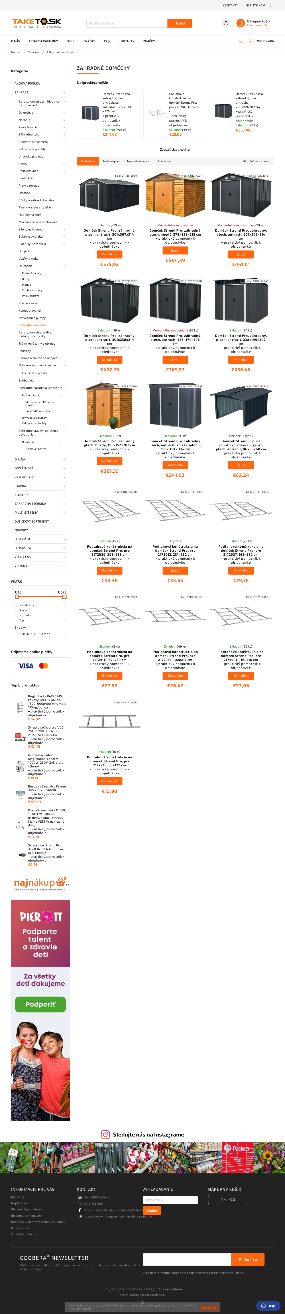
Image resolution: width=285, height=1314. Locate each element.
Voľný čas (23, 557)
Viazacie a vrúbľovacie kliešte (39, 403)
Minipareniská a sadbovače (38, 222)
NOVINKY (21, 530)
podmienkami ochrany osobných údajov (215, 1272)
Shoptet (135, 1294)
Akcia (42, 610)
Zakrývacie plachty (32, 149)
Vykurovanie (25, 477)
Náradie (24, 120)
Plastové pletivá (36, 448)
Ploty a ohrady (29, 185)
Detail (175, 250)
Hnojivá (24, 251)
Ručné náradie (31, 395)
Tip (42, 620)
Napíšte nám (255, 5)
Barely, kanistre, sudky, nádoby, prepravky (35, 334)
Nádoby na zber (30, 214)
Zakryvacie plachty (34, 423)
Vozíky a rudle (29, 258)
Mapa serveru (21, 1228)
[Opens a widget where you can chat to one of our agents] (268, 1306)
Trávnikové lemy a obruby (37, 343)
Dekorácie (26, 112)
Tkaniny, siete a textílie (35, 207)
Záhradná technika (30, 503)
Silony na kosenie (31, 229)
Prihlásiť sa (248, 1259)
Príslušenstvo (30, 295)
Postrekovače (28, 171)
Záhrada (22, 92)
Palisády (25, 351)
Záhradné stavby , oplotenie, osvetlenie (39, 432)
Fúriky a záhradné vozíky (36, 200)
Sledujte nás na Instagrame (148, 1134)
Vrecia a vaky (28, 303)
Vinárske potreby (31, 156)
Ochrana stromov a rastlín (37, 365)
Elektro (21, 495)
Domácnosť (24, 468)
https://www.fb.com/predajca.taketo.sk (113, 1210)
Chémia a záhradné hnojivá (38, 358)
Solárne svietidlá (31, 236)
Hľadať (180, 23)
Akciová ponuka (27, 83)
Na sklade (42, 605)
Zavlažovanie (28, 127)
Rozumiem (209, 1308)
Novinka (42, 615)
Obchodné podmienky (26, 1209)
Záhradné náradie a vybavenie (40, 388)
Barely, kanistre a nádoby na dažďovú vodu (39, 103)
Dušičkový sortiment (32, 521)
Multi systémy (26, 512)
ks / (228, 1199)
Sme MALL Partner (25, 1234)
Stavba (20, 486)
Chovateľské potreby (33, 141)
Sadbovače (27, 380)
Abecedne (164, 161)
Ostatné (24, 193)
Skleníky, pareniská (32, 244)
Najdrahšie (88, 161)
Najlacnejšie (111, 161)
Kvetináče (26, 178)
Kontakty (230, 5)
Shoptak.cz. (157, 1294)
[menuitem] (17, 41)
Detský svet (24, 548)
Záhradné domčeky (32, 325)
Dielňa (20, 459)
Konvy (23, 164)
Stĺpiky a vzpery (32, 290)
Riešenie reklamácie (26, 1215)
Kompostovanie (30, 310)
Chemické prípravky (34, 373)
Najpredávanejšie (138, 161)
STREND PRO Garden (42, 634)
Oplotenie (26, 266)
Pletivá (26, 284)
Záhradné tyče (29, 134)
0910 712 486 (93, 1203)
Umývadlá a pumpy (32, 318)
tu (89, 1308)
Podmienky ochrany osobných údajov (38, 1221)
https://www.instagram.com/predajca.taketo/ (118, 1216)
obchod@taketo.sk (96, 1197)
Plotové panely (31, 273)
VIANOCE (21, 565)
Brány (26, 279)
